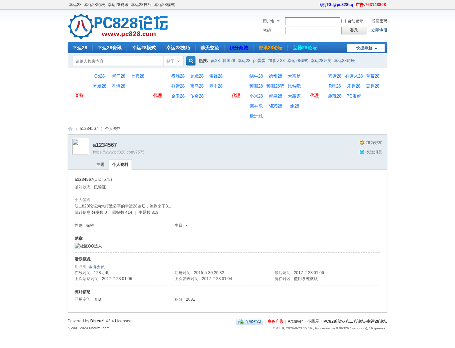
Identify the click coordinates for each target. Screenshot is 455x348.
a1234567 (89, 128)
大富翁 (294, 76)
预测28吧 (275, 86)
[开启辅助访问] (315, 5)
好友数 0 (99, 212)
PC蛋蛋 (353, 96)
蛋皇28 (275, 96)
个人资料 (120, 164)
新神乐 (256, 106)
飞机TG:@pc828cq (335, 4)
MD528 (275, 106)
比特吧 (294, 86)
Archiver (295, 321)
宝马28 (197, 86)
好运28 (178, 86)
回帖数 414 (122, 212)
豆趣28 (372, 86)
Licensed (123, 321)
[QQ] (249, 321)
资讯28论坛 (270, 47)
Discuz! (97, 321)
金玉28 (178, 96)
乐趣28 (353, 86)
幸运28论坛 (94, 4)
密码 (267, 30)
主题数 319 (149, 212)
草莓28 (372, 76)
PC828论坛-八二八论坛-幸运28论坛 (70, 129)
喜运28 (334, 76)
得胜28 (178, 76)
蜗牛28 (256, 76)
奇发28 (99, 86)
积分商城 (238, 47)
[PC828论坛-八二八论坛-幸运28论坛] (118, 38)
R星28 (335, 86)
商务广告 (275, 321)
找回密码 (379, 21)
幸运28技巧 (141, 4)
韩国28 (229, 60)
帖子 (171, 61)
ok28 (294, 106)
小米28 (256, 96)
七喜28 (137, 76)
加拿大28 (276, 60)
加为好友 (374, 142)
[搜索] (190, 61)
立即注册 (379, 30)
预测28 (256, 86)
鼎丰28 (216, 86)
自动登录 (355, 21)
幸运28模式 (164, 4)
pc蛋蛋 (259, 60)
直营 (79, 81)
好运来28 (354, 76)
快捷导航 (364, 48)
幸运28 (75, 4)
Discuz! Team (99, 328)
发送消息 (374, 152)
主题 (100, 164)
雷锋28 (216, 76)
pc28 (215, 60)
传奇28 (197, 96)
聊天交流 (210, 47)
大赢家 (294, 96)
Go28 (99, 76)
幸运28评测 (321, 60)
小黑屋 (313, 321)
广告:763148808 (371, 4)
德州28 (275, 76)
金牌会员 (97, 266)
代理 (158, 81)
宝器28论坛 (305, 47)
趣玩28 (334, 96)
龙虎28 (197, 76)
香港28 (118, 86)
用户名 (269, 21)
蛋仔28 (118, 76)
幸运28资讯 (118, 4)
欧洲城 (256, 116)
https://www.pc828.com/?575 (119, 152)
